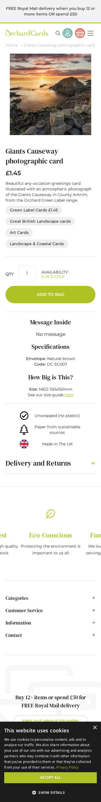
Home (12, 45)
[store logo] (27, 33)
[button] (50, 792)
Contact (14, 635)
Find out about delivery (50, 721)
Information (18, 622)
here (69, 394)
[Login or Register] (68, 33)
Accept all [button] (50, 777)
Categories (17, 598)
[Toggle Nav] (90, 33)
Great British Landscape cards (40, 221)
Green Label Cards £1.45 (34, 210)
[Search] (58, 33)
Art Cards (19, 232)
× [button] (95, 728)
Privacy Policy (67, 767)
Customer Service (24, 610)
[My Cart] (80, 33)
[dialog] (50, 762)
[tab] (50, 601)
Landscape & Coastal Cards (37, 243)
